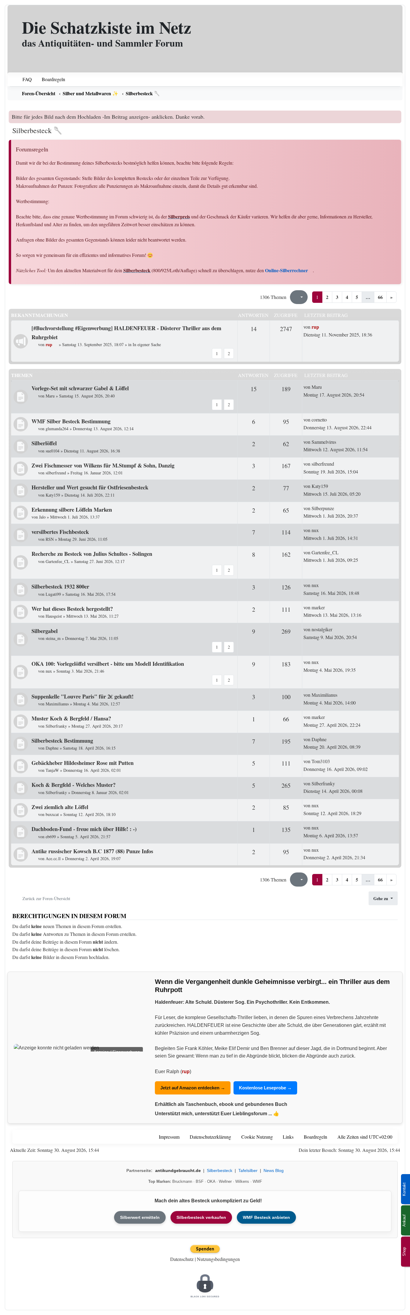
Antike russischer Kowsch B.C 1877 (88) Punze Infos (92, 851)
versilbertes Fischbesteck (60, 532)
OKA (211, 1181)
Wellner (225, 1181)
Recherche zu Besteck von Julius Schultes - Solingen (92, 553)
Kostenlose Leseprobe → (265, 1087)
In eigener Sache (147, 344)
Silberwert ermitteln (140, 1217)
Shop (404, 1251)
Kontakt (404, 1189)
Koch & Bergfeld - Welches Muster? (74, 785)
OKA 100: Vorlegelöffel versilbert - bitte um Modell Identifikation (108, 663)
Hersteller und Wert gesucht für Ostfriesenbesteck (90, 487)
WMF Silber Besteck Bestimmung (71, 421)
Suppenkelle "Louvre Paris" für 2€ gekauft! (83, 696)
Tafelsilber (248, 1170)
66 (380, 297)
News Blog (274, 1170)
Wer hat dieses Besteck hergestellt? (72, 608)
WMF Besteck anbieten (266, 1217)
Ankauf (404, 1220)
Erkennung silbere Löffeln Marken (72, 509)
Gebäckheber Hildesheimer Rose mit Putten (83, 763)
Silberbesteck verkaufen (201, 1217)
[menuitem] (23, 79)
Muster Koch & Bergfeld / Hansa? (71, 718)
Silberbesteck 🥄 (37, 130)
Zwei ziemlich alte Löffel (60, 807)
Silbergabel (45, 631)
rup (186, 1071)
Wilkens (242, 1181)
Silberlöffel (44, 443)
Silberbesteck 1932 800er (60, 586)
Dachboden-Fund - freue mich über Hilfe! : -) (84, 829)
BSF (199, 1181)
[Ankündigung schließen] (397, 115)
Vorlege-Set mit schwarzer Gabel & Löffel (80, 388)
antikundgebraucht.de (178, 1170)
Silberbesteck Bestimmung (62, 740)
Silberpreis (179, 216)
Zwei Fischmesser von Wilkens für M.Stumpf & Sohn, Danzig (103, 465)
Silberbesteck (136, 270)
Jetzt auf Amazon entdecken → (192, 1087)
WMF (257, 1181)
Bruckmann (182, 1181)
